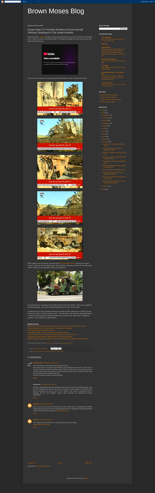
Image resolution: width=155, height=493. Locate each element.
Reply (35, 378)
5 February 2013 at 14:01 (49, 384)
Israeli (51, 351)
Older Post (88, 463)
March (105, 139)
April (104, 136)
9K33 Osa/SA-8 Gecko (67, 263)
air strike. (35, 351)
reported (42, 37)
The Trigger (105, 65)
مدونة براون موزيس (106, 82)
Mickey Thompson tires (62, 410)
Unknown (36, 404)
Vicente (35, 420)
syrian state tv (61, 351)
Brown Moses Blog (56, 11)
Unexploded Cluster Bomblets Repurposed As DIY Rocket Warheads (50, 336)
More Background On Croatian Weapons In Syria (111, 149)
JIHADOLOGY (105, 47)
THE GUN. (104, 44)
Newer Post (31, 463)
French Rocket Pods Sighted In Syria (113, 170)
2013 (103, 113)
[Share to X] (56, 348)
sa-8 (55, 351)
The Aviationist (106, 37)
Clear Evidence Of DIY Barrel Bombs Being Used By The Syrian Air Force (52, 334)
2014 (103, 110)
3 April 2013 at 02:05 (46, 404)
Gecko (47, 351)
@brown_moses (49, 343)
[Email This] (52, 348)
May (104, 134)
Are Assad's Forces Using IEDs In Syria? (41, 330)
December (106, 115)
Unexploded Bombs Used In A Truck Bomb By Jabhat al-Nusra (48, 332)
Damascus (42, 351)
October (105, 120)
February (106, 142)
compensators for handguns (41, 424)
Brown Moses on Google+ (109, 97)
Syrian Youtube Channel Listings (111, 99)
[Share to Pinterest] (60, 348)
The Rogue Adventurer (108, 59)
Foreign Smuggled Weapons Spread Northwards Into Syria (113, 181)
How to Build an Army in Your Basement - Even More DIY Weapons (50, 328)
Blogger (85, 478)
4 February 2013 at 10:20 (51, 363)
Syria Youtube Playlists (108, 102)
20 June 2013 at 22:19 (45, 420)
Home (60, 463)
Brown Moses (38, 348)
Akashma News (38, 363)
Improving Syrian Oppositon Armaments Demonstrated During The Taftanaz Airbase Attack (57, 339)
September (106, 123)
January (105, 186)
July (104, 128)
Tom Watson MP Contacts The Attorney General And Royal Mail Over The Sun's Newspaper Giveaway (112, 77)
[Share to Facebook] (58, 348)
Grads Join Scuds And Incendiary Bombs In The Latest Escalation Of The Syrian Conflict (57, 326)
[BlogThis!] (54, 348)
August (105, 126)
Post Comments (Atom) (43, 466)
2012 (103, 189)
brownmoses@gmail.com (66, 343)
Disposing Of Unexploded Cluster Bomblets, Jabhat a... (112, 173)
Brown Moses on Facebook (109, 95)
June (104, 131)
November (106, 118)
